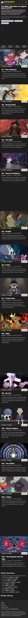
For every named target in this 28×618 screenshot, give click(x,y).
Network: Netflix (18, 20)
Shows (3, 602)
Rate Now (24, 66)
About (3, 604)
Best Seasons (17, 46)
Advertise (3, 605)
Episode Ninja (14, 609)
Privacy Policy (5, 607)
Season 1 (4, 71)
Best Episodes (3, 46)
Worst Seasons (24, 46)
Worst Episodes (10, 46)
